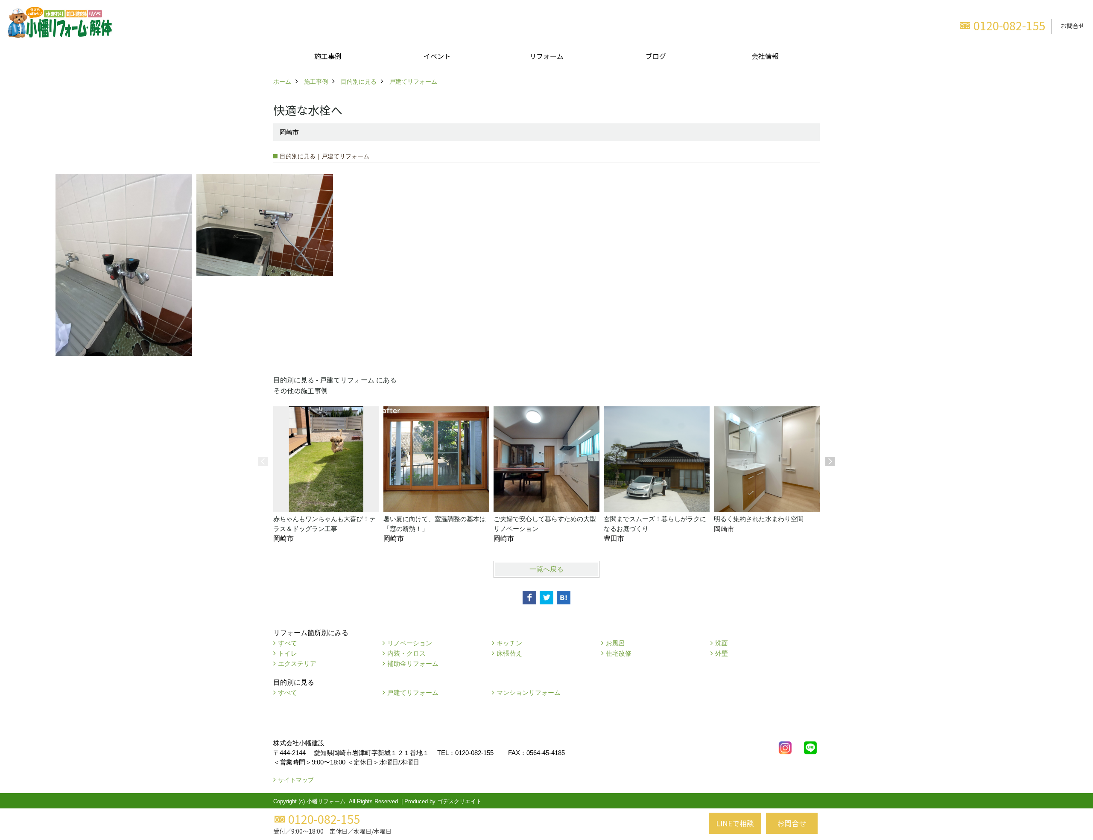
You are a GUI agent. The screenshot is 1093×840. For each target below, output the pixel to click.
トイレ (287, 653)
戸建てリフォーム (412, 692)
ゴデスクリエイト (459, 801)
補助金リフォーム (412, 663)
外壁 (721, 653)
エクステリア (297, 663)
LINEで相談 (735, 823)
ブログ (656, 56)
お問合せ (1072, 25)
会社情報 (765, 56)
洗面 (721, 643)
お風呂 (615, 643)
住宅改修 (618, 653)
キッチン (509, 643)
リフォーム (546, 56)
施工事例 (328, 56)
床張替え (509, 653)
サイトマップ (296, 779)
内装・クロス (406, 653)
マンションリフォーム (529, 692)
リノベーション (409, 643)
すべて (287, 643)
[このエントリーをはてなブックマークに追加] (563, 597)
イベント (437, 56)
